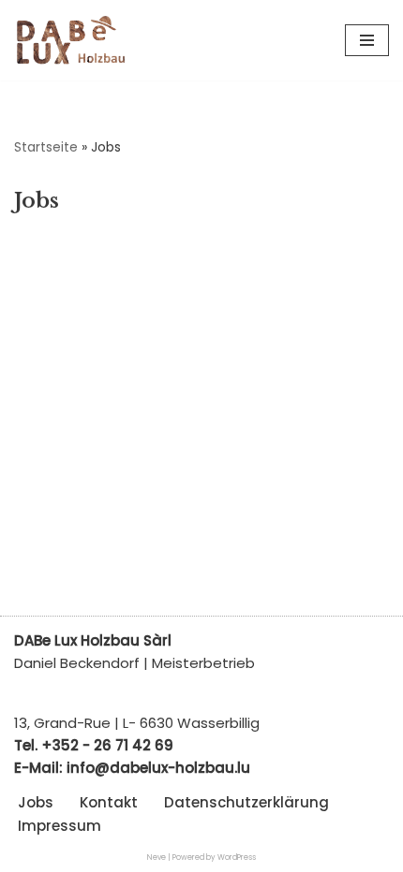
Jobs (35, 802)
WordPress (236, 857)
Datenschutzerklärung (246, 802)
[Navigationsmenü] (367, 40)
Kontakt (109, 802)
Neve (156, 857)
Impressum (59, 826)
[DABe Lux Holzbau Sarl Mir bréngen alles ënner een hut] (70, 40)
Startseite (46, 147)
